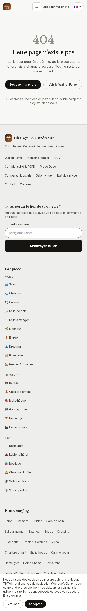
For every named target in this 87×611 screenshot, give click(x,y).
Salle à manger (17, 320)
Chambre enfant (18, 391)
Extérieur (13, 328)
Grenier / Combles (19, 364)
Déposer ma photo (56, 6)
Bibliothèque (15, 400)
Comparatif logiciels (18, 175)
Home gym (14, 418)
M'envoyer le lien (43, 246)
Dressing (13, 346)
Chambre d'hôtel (18, 472)
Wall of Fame (13, 157)
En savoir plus (12, 595)
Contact (10, 184)
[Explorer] (36, 6)
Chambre (13, 293)
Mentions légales (38, 157)
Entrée (11, 337)
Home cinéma (16, 427)
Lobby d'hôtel (16, 454)
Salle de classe (17, 481)
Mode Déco (48, 166)
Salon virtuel (44, 175)
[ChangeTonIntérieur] (7, 6)
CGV (57, 157)
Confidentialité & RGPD (20, 166)
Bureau (12, 382)
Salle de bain (16, 311)
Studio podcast (17, 490)
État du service (67, 175)
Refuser (13, 604)
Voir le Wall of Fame (63, 84)
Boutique (13, 463)
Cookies (25, 184)
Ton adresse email (18, 224)
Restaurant (14, 445)
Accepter (35, 604)
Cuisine (12, 302)
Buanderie (14, 355)
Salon (11, 284)
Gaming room (16, 409)
